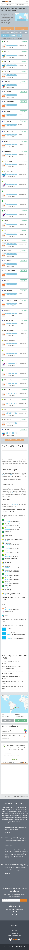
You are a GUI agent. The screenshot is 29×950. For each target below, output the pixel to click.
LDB (7, 230)
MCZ (7, 260)
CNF (9, 61)
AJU (7, 419)
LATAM (13, 492)
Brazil (8, 796)
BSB (7, 71)
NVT (8, 131)
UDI (8, 201)
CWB (7, 81)
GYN (7, 121)
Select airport (14, 925)
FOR (8, 161)
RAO (9, 210)
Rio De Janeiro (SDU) (7, 474)
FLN (9, 101)
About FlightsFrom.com (14, 935)
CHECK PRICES (21, 720)
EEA (7, 389)
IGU (8, 151)
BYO (7, 409)
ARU (8, 350)
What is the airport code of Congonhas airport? (12, 687)
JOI (7, 250)
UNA (6, 429)
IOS (7, 310)
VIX (7, 141)
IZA (8, 320)
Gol (3, 488)
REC (7, 111)
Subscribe (23, 900)
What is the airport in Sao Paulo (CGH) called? (12, 682)
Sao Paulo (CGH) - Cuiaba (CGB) (10, 730)
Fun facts (14, 930)
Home (2, 796)
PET (7, 370)
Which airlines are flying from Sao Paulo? (11, 677)
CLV (9, 399)
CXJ (9, 330)
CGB (7, 240)
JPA (8, 290)
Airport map (14, 927)
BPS (9, 171)
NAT (6, 280)
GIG (9, 191)
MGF (7, 220)
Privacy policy (14, 933)
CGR (9, 270)
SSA (7, 91)
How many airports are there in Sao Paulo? (11, 662)
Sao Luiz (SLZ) (14, 504)
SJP (11, 181)
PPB (10, 300)
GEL (9, 380)
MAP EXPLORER (8, 720)
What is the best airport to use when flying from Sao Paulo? (11, 667)
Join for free (14, 759)
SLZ (7, 360)
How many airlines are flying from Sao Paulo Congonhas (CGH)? (12, 672)
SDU (9, 41)
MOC (9, 340)
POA (8, 51)
